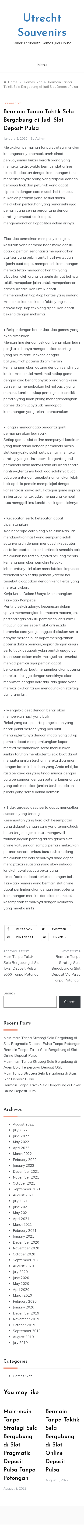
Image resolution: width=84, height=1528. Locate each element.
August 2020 (23, 1266)
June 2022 (21, 1136)
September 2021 (27, 1189)
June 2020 (21, 1278)
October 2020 (24, 1254)
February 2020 (25, 1301)
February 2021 (25, 1230)
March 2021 (22, 1224)
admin (40, 138)
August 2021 (23, 1195)
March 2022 (22, 1153)
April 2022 (21, 1148)
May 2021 (21, 1212)
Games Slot (12, 103)
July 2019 (20, 1342)
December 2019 (26, 1313)
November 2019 (26, 1319)
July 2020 (20, 1272)
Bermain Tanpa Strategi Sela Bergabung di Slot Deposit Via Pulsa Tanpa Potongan (65, 968)
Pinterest (25, 937)
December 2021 (26, 1171)
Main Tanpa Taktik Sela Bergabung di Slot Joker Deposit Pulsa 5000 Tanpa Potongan (22, 965)
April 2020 (21, 1289)
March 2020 (22, 1295)
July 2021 (20, 1201)
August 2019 (23, 1337)
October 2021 (24, 1183)
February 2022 (25, 1159)
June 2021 (21, 1207)
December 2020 (26, 1242)
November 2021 (26, 1177)
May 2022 (21, 1142)
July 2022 (20, 1130)
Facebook (24, 929)
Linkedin (60, 937)
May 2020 (21, 1283)
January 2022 (23, 1165)
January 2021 (23, 1236)
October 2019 (24, 1325)
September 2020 (27, 1260)
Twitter (59, 929)
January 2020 (23, 1307)
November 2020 (26, 1248)
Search (9, 993)
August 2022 (23, 1124)
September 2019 (27, 1331)
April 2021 (21, 1219)
